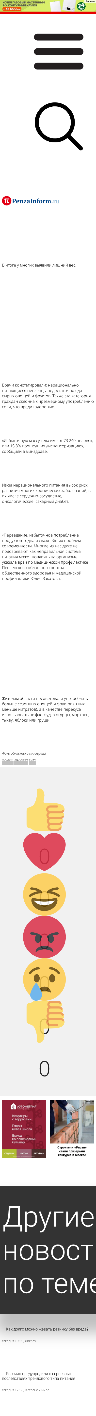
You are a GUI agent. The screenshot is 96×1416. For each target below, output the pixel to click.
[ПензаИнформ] (31, 201)
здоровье (21, 759)
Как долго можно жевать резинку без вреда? (47, 1329)
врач (32, 759)
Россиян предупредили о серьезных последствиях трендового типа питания (38, 1376)
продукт (8, 759)
